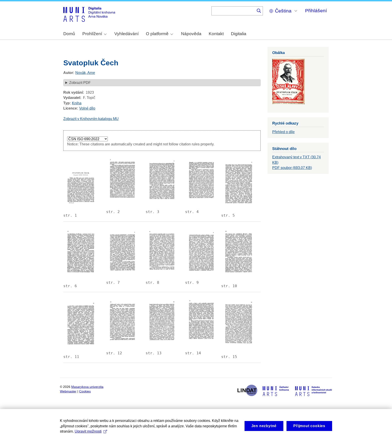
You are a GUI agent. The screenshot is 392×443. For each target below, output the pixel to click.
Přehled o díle (283, 132)
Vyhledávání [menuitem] (126, 34)
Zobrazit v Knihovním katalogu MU (91, 119)
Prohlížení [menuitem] (92, 34)
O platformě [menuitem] (157, 34)
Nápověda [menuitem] (191, 34)
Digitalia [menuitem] (238, 34)
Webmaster (68, 391)
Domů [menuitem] (69, 34)
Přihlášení (316, 10)
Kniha (76, 103)
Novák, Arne (85, 73)
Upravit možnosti (88, 431)
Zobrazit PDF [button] (80, 83)
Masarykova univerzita (87, 387)
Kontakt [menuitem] (216, 34)
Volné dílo (87, 108)
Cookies (85, 391)
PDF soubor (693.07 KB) (292, 168)
